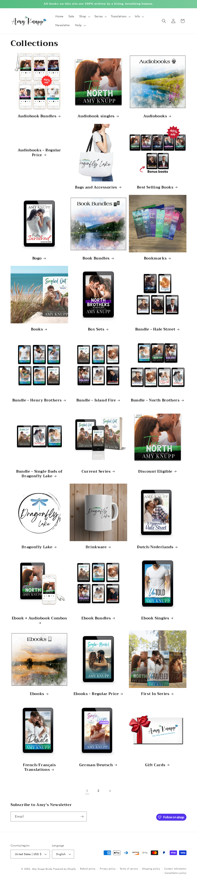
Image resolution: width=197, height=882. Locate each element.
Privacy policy (108, 868)
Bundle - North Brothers (155, 400)
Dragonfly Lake (37, 547)
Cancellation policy (175, 873)
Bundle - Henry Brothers (37, 400)
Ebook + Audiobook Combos (39, 618)
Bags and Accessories (96, 187)
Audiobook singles (96, 116)
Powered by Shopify (64, 869)
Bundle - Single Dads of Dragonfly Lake (39, 474)
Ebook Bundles (96, 618)
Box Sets (96, 329)
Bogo (37, 258)
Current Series (96, 471)
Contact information (175, 868)
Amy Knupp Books (42, 869)
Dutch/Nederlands (155, 547)
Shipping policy (151, 868)
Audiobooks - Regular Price (39, 152)
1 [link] (87, 791)
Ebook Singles (155, 618)
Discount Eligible (155, 471)
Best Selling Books (155, 187)
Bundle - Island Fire (96, 400)
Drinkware (96, 547)
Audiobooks (155, 116)
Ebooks (37, 694)
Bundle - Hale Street (155, 329)
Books (37, 329)
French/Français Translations (39, 767)
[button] (84, 16)
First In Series (155, 694)
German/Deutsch (96, 765)
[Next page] (109, 791)
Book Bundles (96, 258)
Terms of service (129, 868)
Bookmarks (155, 258)
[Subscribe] (82, 817)
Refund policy (87, 868)
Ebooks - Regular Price (96, 694)
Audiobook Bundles (37, 116)
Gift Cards (155, 765)
